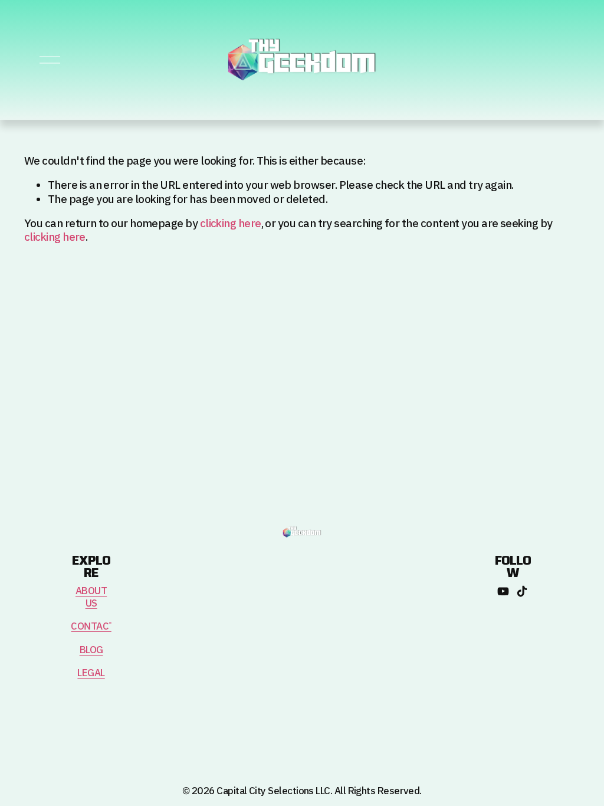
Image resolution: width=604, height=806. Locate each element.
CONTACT (92, 627)
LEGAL (90, 673)
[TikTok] (522, 591)
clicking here (230, 224)
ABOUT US (91, 597)
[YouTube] (503, 591)
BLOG (91, 650)
